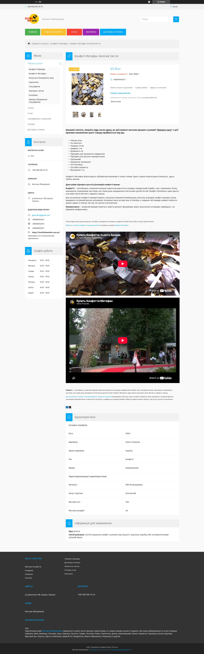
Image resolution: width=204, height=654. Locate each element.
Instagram (29, 571)
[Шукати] (176, 19)
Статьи (31, 108)
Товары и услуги (53, 32)
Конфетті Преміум (37, 69)
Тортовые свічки (36, 91)
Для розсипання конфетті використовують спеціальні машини (88, 396)
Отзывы (31, 124)
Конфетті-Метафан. (122, 225)
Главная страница (72, 559)
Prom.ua (115, 647)
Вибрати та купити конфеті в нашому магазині (83, 225)
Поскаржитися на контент (99, 650)
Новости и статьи (72, 566)
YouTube (28, 578)
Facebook (29, 574)
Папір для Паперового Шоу (41, 78)
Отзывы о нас (70, 570)
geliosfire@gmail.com (41, 215)
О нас (74, 32)
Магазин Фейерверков (52, 631)
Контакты (91, 32)
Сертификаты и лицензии (39, 119)
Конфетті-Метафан (59, 44)
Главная (32, 32)
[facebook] (67, 408)
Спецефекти (34, 87)
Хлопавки (33, 95)
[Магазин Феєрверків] (32, 23)
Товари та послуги (40, 44)
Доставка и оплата (113, 32)
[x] (70, 408)
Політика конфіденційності (121, 650)
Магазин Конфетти (33, 567)
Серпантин (33, 82)
